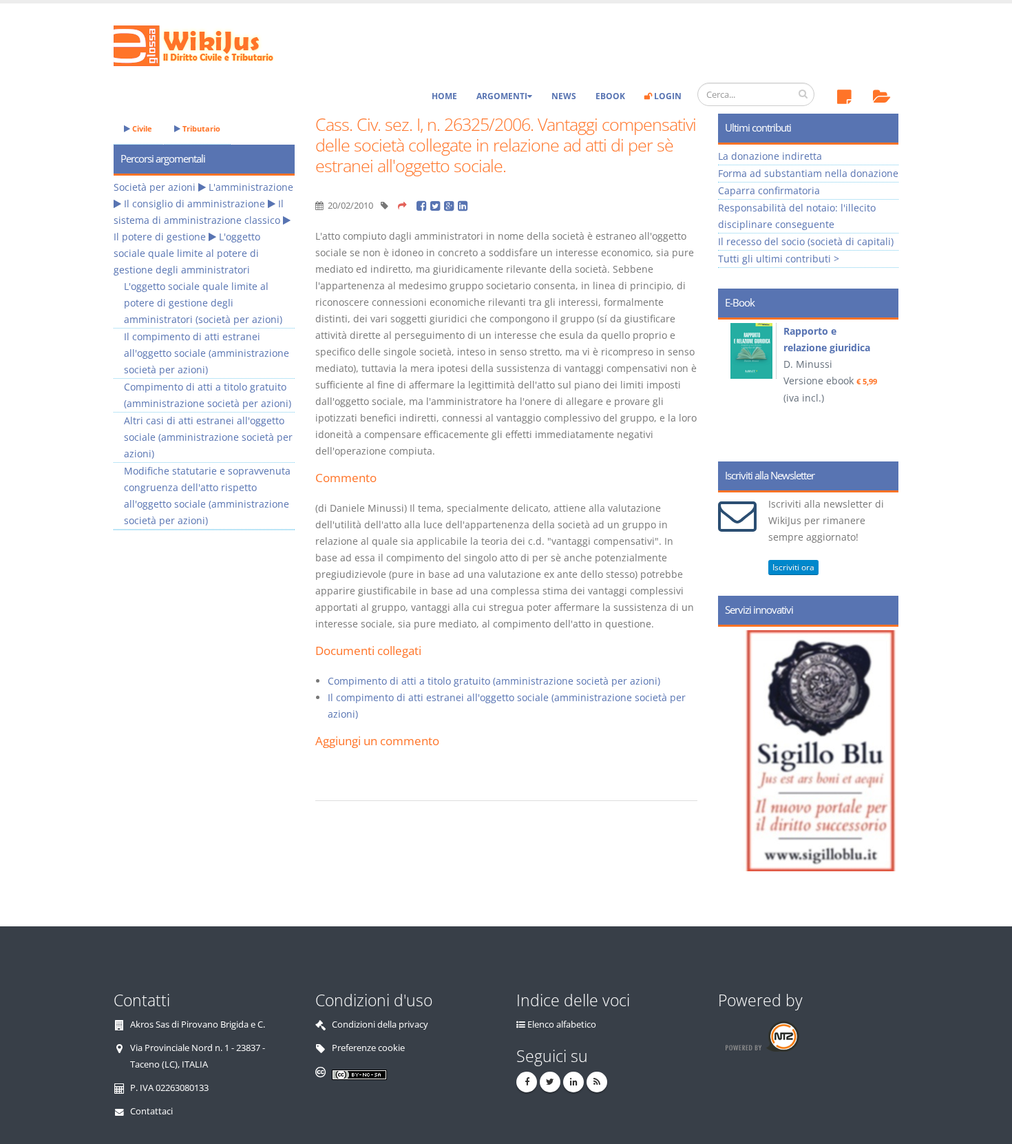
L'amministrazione (251, 187)
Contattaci (151, 1111)
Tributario (200, 128)
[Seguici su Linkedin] (573, 1082)
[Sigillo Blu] (869, 750)
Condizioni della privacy (380, 1024)
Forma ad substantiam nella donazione (808, 173)
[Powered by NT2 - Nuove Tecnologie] (761, 1036)
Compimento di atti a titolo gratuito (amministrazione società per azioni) (494, 680)
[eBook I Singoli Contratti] (795, 351)
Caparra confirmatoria (769, 190)
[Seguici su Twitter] (550, 1082)
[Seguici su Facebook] (526, 1082)
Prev (733, 386)
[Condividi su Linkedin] (464, 205)
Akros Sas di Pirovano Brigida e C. (197, 1024)
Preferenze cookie (368, 1048)
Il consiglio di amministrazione (194, 203)
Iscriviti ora (793, 567)
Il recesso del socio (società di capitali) (806, 241)
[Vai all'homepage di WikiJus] (205, 44)
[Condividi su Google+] (451, 205)
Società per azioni (155, 187)
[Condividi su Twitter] (437, 205)
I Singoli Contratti (867, 330)
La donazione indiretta (770, 156)
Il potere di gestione (160, 236)
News (563, 96)
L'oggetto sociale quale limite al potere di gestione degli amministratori (187, 253)
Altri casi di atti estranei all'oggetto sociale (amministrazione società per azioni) (208, 437)
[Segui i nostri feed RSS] (597, 1082)
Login (667, 96)
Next (883, 386)
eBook (610, 96)
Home (444, 96)
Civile (141, 128)
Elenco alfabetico (561, 1024)
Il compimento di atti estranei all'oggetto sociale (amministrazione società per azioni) (206, 353)
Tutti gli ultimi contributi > (778, 258)
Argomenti (501, 96)
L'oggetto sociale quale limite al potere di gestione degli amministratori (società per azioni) (203, 303)
